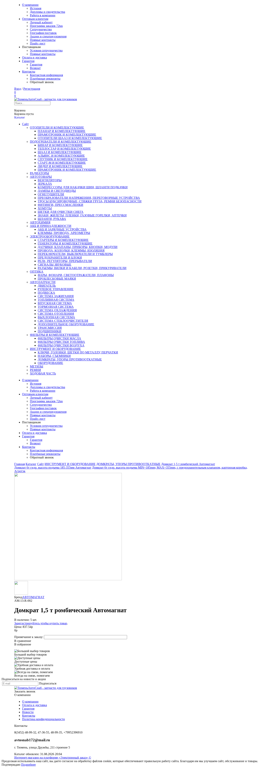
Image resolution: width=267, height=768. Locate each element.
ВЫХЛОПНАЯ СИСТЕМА (56, 317)
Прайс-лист (37, 43)
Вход (17, 88)
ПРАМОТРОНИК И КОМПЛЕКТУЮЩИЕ (67, 134)
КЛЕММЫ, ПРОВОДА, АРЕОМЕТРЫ (64, 233)
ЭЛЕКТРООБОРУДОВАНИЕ (50, 236)
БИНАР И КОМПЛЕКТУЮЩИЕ (60, 145)
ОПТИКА (36, 271)
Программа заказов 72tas (46, 26)
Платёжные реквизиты (45, 78)
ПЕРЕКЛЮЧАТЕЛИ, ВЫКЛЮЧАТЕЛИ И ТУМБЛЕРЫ (75, 254)
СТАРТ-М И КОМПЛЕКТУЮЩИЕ (62, 162)
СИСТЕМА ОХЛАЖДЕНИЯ (57, 310)
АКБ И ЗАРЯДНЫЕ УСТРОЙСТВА (62, 229)
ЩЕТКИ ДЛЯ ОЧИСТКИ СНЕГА (60, 212)
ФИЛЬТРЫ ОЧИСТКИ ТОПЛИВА (61, 342)
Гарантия (28, 61)
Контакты (28, 71)
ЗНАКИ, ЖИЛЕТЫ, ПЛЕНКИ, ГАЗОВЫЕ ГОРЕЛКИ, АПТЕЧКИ (82, 215)
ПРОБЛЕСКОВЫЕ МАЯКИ (57, 278)
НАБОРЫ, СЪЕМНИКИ (54, 356)
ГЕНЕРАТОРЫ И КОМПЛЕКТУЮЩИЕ (65, 243)
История (35, 8)
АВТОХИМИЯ (40, 222)
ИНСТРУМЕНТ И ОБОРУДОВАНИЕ (55, 349)
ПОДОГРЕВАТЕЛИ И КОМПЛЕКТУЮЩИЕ (60, 141)
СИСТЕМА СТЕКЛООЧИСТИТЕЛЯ (63, 320)
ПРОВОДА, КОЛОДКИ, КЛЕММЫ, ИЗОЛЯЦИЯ (71, 250)
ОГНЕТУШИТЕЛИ (51, 194)
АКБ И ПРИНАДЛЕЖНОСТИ (50, 226)
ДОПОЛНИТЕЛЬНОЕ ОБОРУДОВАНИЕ (66, 324)
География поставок (43, 33)
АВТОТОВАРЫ (41, 176)
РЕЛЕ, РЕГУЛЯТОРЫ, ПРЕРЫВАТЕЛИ (65, 261)
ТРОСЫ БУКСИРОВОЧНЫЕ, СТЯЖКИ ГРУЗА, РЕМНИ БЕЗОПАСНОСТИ (90, 201)
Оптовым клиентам (35, 18)
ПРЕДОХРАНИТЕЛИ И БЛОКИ (60, 257)
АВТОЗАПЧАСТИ (43, 282)
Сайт (25, 124)
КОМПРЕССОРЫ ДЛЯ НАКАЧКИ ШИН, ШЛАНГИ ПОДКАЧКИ (83, 187)
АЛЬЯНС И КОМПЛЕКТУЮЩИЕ (61, 155)
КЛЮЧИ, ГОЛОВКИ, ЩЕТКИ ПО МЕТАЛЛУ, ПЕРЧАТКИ (78, 352)
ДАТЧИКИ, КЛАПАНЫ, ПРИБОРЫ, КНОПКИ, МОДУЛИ (77, 247)
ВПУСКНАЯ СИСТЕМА (55, 303)
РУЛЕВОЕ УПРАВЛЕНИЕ (55, 289)
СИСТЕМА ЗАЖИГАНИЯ (56, 296)
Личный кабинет (41, 22)
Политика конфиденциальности (43, 719)
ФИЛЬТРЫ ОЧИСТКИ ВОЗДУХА (61, 345)
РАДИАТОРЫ (39, 173)
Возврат (35, 68)
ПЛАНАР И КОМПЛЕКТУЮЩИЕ (61, 131)
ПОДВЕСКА (46, 292)
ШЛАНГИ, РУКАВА (52, 219)
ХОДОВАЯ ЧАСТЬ (43, 373)
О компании (30, 4)
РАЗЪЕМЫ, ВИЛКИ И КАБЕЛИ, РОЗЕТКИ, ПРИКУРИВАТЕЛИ (82, 268)
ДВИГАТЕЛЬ (47, 285)
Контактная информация (46, 75)
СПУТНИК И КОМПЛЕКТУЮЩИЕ (63, 159)
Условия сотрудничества (46, 50)
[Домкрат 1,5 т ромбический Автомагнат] (68, 579)
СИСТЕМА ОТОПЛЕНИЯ (56, 313)
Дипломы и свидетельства (47, 11)
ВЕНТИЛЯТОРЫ (50, 180)
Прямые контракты (43, 40)
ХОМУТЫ (45, 208)
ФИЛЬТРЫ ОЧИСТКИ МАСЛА (59, 338)
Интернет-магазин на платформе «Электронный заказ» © (52, 757)
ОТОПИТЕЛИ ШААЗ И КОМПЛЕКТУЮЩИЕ (70, 138)
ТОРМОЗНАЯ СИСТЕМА (56, 306)
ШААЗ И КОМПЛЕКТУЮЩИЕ (60, 152)
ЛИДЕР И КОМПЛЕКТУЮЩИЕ (60, 166)
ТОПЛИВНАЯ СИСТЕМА (56, 299)
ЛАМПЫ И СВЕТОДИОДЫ (57, 190)
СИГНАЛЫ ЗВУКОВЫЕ (54, 264)
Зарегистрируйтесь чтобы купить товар (40, 623)
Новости (28, 712)
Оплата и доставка (34, 57)
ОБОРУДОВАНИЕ (50, 363)
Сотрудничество (41, 29)
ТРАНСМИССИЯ (50, 327)
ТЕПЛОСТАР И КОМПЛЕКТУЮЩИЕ (64, 148)
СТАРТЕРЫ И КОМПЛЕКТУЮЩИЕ (63, 240)
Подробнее (28, 764)
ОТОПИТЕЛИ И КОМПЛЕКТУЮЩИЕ (57, 127)
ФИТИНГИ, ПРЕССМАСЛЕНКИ (60, 204)
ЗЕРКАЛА (45, 183)
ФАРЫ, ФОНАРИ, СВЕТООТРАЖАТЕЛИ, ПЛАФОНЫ (76, 275)
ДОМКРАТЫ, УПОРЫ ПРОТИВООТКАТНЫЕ (70, 359)
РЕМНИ (35, 370)
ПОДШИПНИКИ (49, 331)
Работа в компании (42, 15)
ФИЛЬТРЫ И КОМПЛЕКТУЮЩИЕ (54, 334)
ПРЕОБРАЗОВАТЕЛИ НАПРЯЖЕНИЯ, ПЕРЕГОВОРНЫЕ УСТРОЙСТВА (89, 197)
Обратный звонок (42, 82)
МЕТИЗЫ (36, 366)
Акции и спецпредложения (48, 36)
